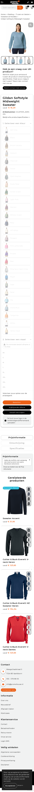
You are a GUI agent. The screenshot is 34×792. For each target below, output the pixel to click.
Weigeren (20, 785)
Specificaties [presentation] (17, 448)
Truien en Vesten (23, 14)
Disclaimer (5, 765)
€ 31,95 (9, 522)
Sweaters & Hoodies (9, 17)
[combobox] (9, 8)
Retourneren (6, 733)
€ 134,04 (10, 609)
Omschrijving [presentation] (16, 443)
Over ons (4, 700)
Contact (4, 724)
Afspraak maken (7, 709)
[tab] (17, 437)
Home (3, 14)
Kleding (11, 14)
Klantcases (5, 713)
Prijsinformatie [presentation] (16, 437)
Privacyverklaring (8, 760)
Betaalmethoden (8, 728)
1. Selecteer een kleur (14, 123)
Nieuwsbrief (6, 705)
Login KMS (5, 741)
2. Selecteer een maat (14, 339)
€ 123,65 (9, 565)
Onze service (6, 737)
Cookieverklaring (8, 756)
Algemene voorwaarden (10, 752)
